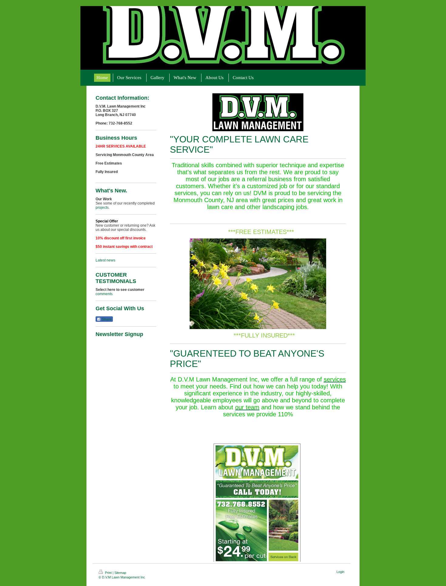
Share (106, 319)
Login (340, 572)
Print (108, 572)
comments (104, 294)
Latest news (105, 260)
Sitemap (120, 572)
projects (102, 207)
